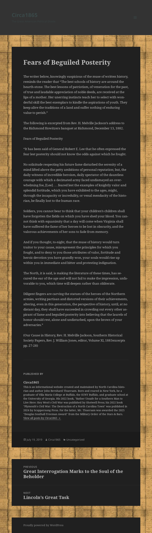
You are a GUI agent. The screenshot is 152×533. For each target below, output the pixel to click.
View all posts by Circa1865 (40, 418)
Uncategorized (75, 439)
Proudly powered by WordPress (43, 525)
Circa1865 (25, 14)
